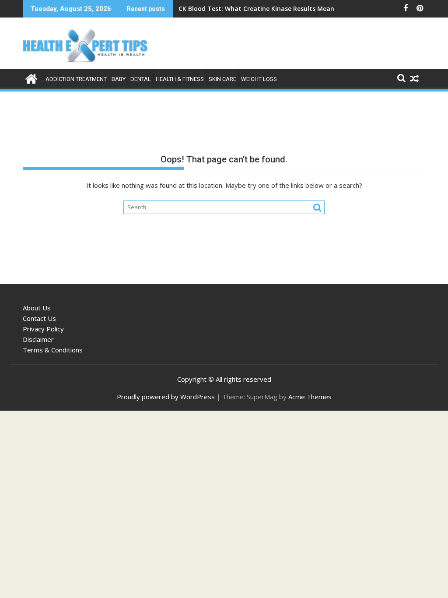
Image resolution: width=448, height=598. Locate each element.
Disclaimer (38, 339)
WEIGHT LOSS (259, 79)
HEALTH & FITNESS (180, 79)
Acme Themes (310, 396)
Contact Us (39, 318)
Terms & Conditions (53, 349)
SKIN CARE (222, 79)
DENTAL (140, 79)
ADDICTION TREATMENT (76, 79)
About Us (37, 307)
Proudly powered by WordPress (166, 396)
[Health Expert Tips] (31, 78)
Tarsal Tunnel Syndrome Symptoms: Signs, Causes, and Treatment (281, 8)
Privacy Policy (43, 328)
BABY (119, 79)
